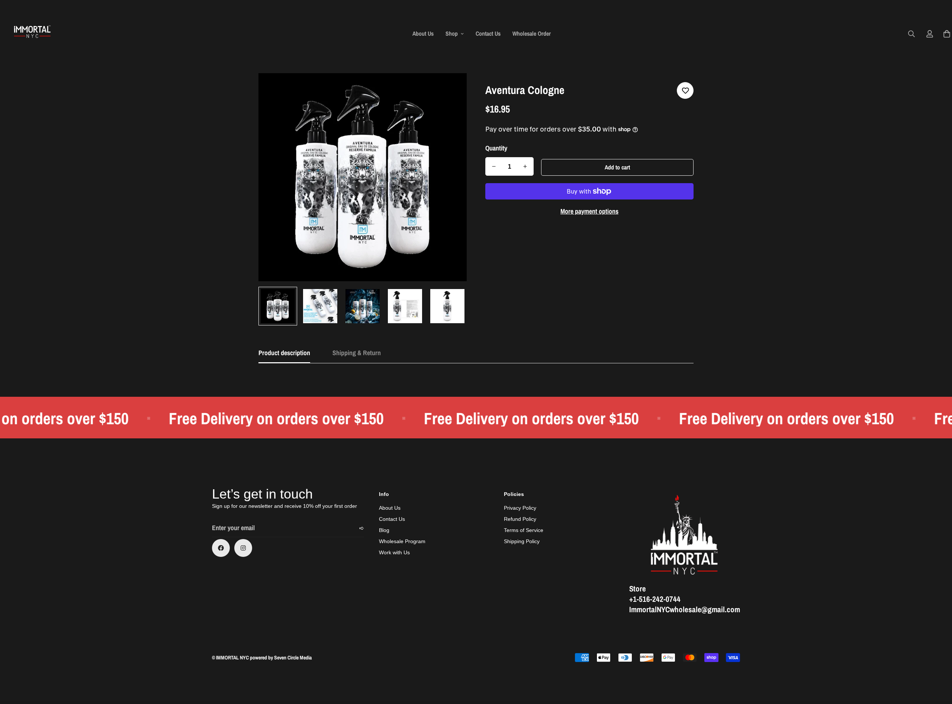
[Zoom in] (451, 89)
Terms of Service (523, 530)
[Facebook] (221, 548)
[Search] (911, 34)
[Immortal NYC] (33, 33)
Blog (384, 530)
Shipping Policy (522, 541)
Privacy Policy (520, 508)
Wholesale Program (402, 541)
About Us (423, 33)
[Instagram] (243, 548)
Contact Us (488, 33)
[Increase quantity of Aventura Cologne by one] (525, 166)
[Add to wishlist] (685, 90)
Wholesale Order (531, 33)
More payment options (589, 211)
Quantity (496, 148)
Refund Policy (520, 519)
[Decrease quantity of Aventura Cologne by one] (494, 166)
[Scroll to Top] (937, 663)
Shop (452, 33)
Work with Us (394, 552)
